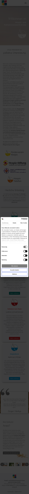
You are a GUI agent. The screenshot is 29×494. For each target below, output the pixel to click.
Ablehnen (14, 274)
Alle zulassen (14, 265)
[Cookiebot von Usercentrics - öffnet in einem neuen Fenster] (21, 219)
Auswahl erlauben (14, 270)
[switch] (25, 251)
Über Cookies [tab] (23, 222)
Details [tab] (14, 222)
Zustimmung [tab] (5, 222)
